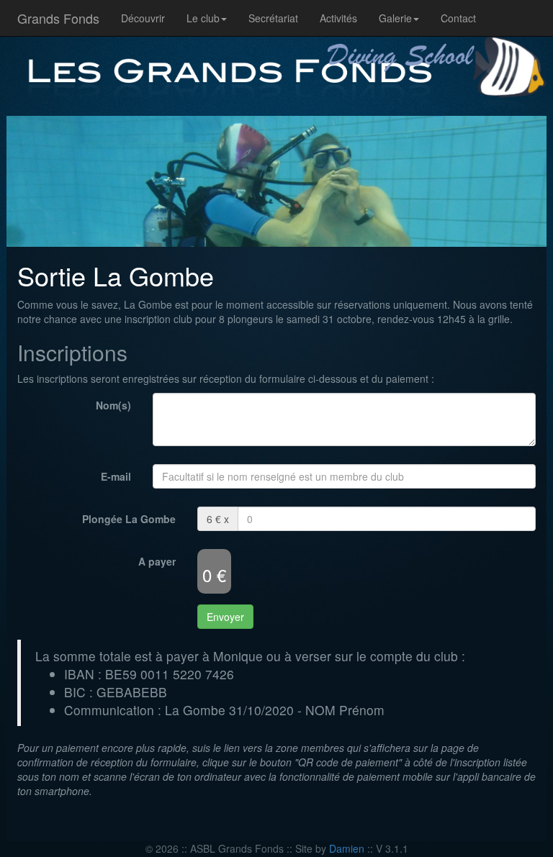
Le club (203, 18)
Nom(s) (113, 405)
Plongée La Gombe (129, 519)
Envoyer (225, 616)
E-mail (116, 476)
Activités (338, 18)
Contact (458, 18)
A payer (157, 561)
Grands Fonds (58, 18)
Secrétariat (273, 18)
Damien (346, 848)
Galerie (395, 18)
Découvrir (143, 18)
